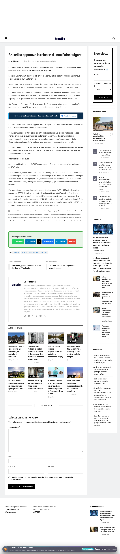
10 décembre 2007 (28, 61)
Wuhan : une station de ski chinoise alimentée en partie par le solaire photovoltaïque (106, 332)
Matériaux (97, 232)
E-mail (11, 467)
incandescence (34, 252)
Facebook (49, 241)
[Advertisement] (60, 17)
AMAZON (36, 512)
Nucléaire (52, 61)
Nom (10, 456)
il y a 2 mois (72, 360)
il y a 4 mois (72, 394)
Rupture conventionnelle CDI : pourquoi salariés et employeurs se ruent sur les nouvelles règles (107, 314)
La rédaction (15, 61)
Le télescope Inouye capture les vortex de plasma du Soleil (101, 381)
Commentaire (14, 427)
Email (73, 241)
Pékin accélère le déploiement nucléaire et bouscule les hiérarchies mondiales (75, 386)
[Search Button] (113, 38)
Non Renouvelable (43, 61)
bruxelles (16, 252)
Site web (51, 467)
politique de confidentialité (106, 551)
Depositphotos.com (12, 509)
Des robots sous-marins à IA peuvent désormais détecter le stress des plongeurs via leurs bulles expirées (102, 420)
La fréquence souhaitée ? (102, 84)
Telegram (61, 241)
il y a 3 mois (52, 397)
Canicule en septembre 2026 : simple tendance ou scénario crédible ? (99, 137)
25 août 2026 (98, 253)
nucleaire (44, 252)
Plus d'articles (46, 405)
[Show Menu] (6, 38)
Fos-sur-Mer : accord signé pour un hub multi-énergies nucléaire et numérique (16, 351)
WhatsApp (19, 241)
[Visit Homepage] (60, 38)
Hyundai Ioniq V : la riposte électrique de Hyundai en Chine (105, 152)
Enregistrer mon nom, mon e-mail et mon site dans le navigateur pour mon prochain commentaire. (42, 478)
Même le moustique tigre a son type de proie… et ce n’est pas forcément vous (107, 530)
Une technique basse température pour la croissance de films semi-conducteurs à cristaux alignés (102, 242)
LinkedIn (31, 241)
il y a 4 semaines (15, 360)
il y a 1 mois (52, 360)
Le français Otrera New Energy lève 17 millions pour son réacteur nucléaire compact (74, 351)
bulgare (24, 252)
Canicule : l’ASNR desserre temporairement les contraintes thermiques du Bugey (55, 351)
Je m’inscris (60, 545)
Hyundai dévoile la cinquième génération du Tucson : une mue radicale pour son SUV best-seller (105, 201)
